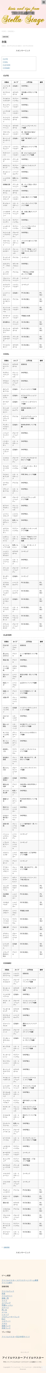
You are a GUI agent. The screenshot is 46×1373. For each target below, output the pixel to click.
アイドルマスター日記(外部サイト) (16, 1337)
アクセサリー (7, 1296)
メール (4, 1312)
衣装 (3, 1294)
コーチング (6, 1303)
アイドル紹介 (7, 1283)
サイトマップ (25, 1352)
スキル (4, 1323)
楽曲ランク (6, 1326)
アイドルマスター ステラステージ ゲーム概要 (20, 1280)
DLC (3, 1319)
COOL (5, 62)
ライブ (4, 1300)
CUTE (5, 59)
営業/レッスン (7, 1305)
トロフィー (6, 1321)
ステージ (5, 1307)
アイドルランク (8, 1291)
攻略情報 (6, 1247)
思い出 (4, 1310)
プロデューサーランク (11, 1317)
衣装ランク (6, 1328)
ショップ (5, 1314)
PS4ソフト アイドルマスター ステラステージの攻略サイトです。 (23, 1362)
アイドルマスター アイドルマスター (23, 1357)
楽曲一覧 (5, 1298)
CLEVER (6, 65)
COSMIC (6, 68)
